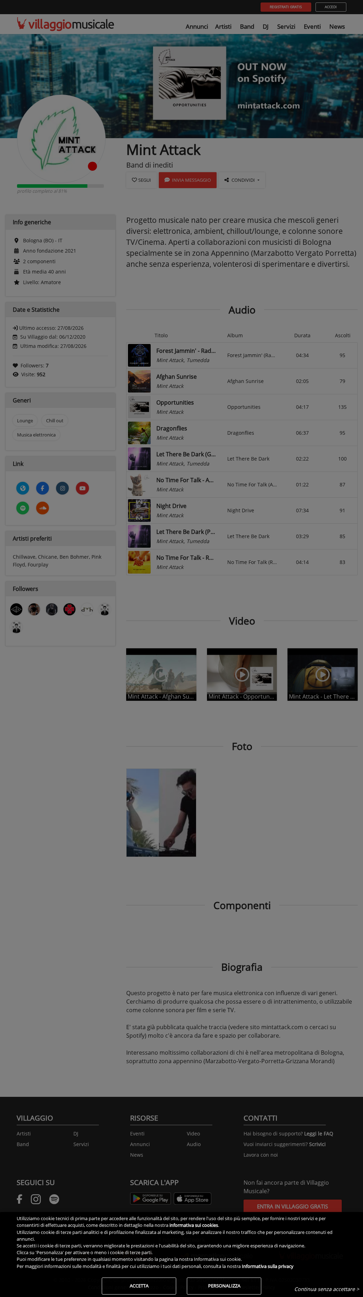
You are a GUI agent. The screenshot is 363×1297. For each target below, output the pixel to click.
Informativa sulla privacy (268, 1266)
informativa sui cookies (193, 1225)
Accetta (139, 1285)
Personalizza (224, 1285)
